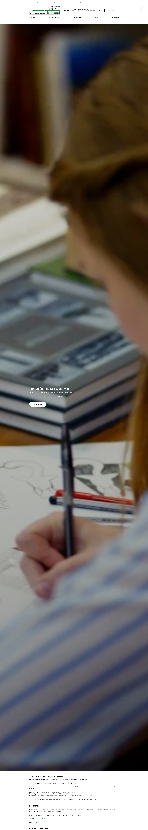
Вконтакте (38, 822)
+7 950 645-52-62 (40, 818)
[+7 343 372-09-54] (65, 10)
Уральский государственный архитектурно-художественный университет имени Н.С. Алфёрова (56, 2)
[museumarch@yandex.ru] (68, 10)
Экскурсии (77, 17)
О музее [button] (32, 17)
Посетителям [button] (54, 17)
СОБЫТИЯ (115, 17)
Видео (97, 17)
